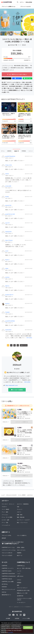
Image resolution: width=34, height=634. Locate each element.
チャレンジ (19, 509)
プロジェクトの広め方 (7, 555)
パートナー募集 (26, 618)
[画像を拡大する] (15, 417)
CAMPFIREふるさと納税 (7, 581)
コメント (31, 151)
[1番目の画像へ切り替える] (3, 33)
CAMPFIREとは (20, 565)
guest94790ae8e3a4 (10, 156)
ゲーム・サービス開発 (7, 517)
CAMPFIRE (4, 565)
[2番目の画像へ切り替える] (10, 33)
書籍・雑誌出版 (20, 517)
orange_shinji (8, 165)
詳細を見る (5, 421)
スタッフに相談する (21, 535)
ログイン (22, 2)
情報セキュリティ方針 (22, 593)
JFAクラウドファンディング (8, 589)
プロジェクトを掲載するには (8, 6)
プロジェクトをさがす (11, 495)
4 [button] (17, 345)
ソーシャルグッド (6, 525)
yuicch (6, 251)
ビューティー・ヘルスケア (23, 520)
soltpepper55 (8, 231)
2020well (12, 45)
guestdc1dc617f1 (9, 294)
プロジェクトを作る (6, 535)
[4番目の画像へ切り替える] (24, 33)
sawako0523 (8, 329)
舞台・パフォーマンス (22, 522)
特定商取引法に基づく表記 (23, 590)
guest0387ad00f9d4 (10, 321)
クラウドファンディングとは (8, 550)
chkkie (6, 268)
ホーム (2, 151)
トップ (3, 495)
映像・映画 (19, 514)
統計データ (19, 555)
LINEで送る (28, 78)
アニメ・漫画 (5, 512)
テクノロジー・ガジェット (8, 504)
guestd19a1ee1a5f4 (10, 214)
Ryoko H (7, 259)
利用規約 (19, 582)
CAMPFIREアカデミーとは (8, 547)
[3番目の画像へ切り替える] (17, 33)
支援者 (16, 151)
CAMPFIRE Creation (7, 571)
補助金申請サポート (6, 594)
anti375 (7, 173)
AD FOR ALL (5, 584)
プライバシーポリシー (22, 587)
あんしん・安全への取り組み (24, 568)
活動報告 (9, 151)
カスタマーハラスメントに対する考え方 (24, 599)
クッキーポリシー (21, 602)
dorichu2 (7, 303)
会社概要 (8, 618)
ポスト (7, 78)
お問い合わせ (20, 576)
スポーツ (19, 512)
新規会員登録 (29, 2)
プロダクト (4, 506)
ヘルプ (18, 573)
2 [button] (11, 345)
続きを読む (29, 337)
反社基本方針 (20, 595)
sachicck (7, 277)
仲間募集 (24, 151)
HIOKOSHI (4, 586)
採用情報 (17, 618)
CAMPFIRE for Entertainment (9, 576)
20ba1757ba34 (9, 240)
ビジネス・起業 (5, 520)
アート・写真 (5, 522)
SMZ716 (7, 286)
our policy (10, 632)
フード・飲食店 (21, 45)
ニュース (19, 571)
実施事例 (19, 552)
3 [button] (14, 345)
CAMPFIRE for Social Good (8, 573)
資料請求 (4, 538)
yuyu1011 (7, 223)
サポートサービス (21, 550)
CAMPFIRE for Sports (7, 578)
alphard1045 (8, 205)
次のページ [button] (23, 345)
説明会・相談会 (20, 547)
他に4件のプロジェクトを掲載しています (18, 372)
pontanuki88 (8, 186)
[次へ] (32, 20)
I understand (28, 627)
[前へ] (2, 20)
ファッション (5, 514)
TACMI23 (7, 312)
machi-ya (4, 592)
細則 (18, 585)
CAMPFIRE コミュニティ (8, 568)
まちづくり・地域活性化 (23, 504)
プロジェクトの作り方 (7, 552)
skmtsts (7, 196)
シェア (17, 78)
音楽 (18, 506)
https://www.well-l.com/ (11, 385)
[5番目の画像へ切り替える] (30, 33)
